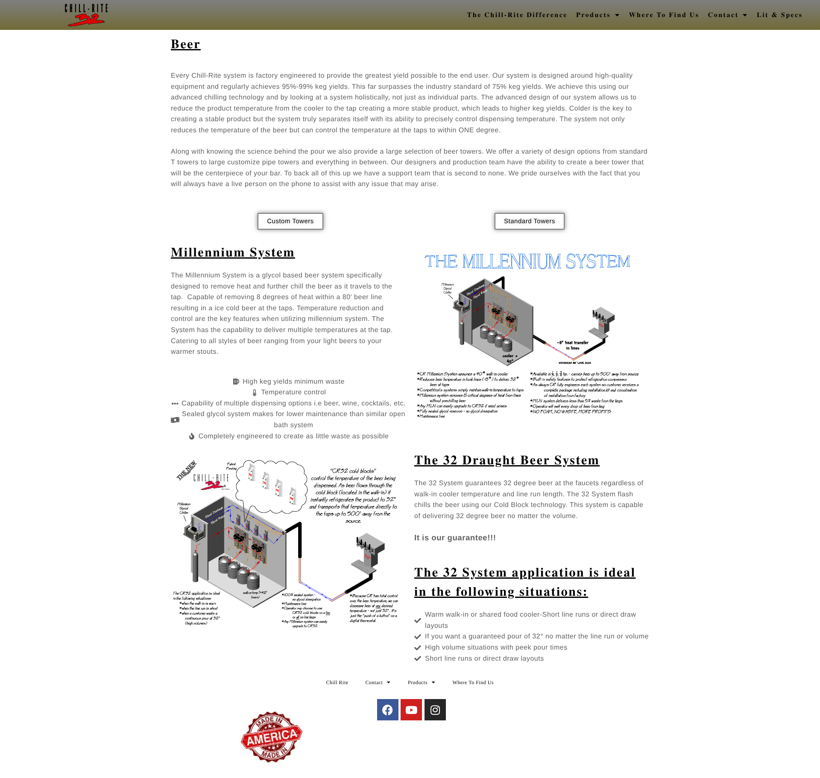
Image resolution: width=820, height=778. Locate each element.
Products (593, 15)
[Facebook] (387, 709)
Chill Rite (337, 682)
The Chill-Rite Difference (517, 15)
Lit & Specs (780, 15)
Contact (723, 15)
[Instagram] (435, 709)
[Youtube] (411, 709)
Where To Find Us (664, 15)
